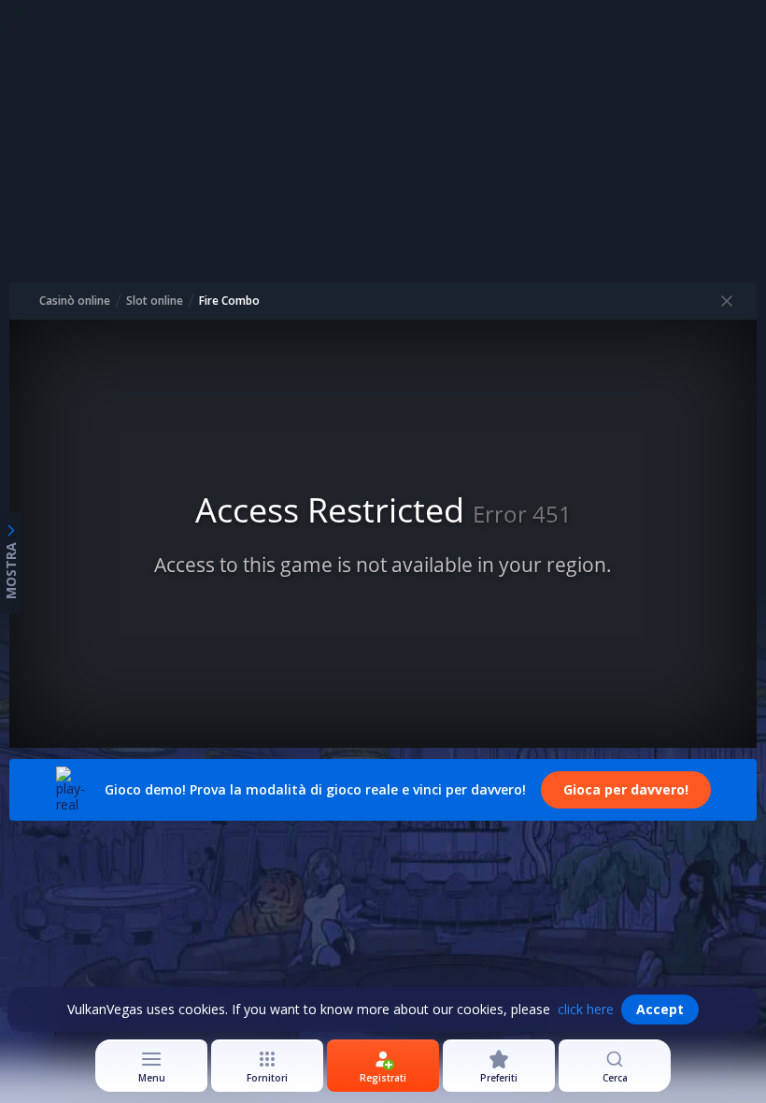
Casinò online (74, 301)
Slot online (154, 301)
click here (586, 1009)
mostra (11, 570)
